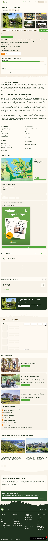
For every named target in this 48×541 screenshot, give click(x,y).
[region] (35, 336)
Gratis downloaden (23, 247)
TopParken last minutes (8, 419)
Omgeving (24, 30)
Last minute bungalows (8, 410)
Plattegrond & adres (5, 155)
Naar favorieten (35, 305)
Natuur (27, 323)
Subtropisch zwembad (39, 520)
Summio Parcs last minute (9, 420)
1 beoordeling (6, 10)
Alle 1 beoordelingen (7, 72)
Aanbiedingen (30, 30)
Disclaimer (3, 517)
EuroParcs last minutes (8, 415)
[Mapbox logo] (26, 349)
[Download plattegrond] (17, 169)
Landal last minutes (7, 417)
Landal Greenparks (17, 523)
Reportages (3, 523)
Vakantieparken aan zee (41, 523)
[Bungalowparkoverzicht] (5, 2)
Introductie (4, 30)
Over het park (10, 30)
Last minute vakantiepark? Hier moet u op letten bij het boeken (17, 427)
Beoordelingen (18, 30)
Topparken (15, 517)
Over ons (3, 519)
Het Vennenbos (28, 517)
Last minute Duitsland (8, 412)
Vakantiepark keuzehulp (8, 425)
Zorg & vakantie (40, 516)
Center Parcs (16, 521)
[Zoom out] (45, 325)
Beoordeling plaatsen (40, 253)
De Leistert (27, 528)
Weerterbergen (28, 523)
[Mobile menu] (46, 2)
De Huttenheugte (29, 526)
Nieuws (2, 521)
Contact (3, 527)
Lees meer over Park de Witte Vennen (9, 50)
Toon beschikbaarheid (7, 37)
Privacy (2, 516)
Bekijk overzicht (5, 486)
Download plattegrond (37, 178)
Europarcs (15, 519)
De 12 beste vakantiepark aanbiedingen (12, 408)
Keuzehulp (40, 1)
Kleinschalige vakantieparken (40, 527)
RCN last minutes (7, 413)
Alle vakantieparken (17, 525)
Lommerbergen (28, 524)
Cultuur (34, 323)
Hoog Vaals (27, 521)
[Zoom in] (45, 324)
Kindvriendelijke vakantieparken (40, 530)
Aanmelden (42, 498)
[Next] (5, 466)
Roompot (15, 516)
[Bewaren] (18, 10)
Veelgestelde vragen (5, 525)
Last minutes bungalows (40, 533)
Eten (41, 323)
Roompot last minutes (8, 424)
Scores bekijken (6, 289)
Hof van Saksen (28, 519)
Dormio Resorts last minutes (9, 422)
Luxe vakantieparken (41, 517)
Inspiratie (36, 30)
